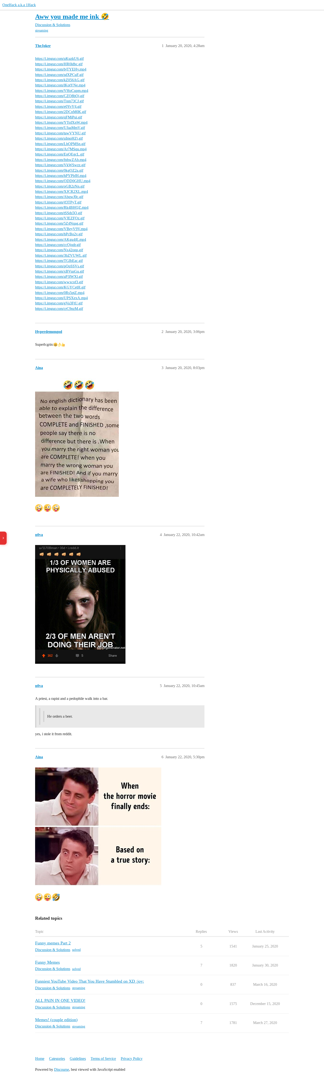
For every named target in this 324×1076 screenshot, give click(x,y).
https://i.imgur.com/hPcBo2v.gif (59, 234)
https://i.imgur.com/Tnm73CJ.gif (59, 101)
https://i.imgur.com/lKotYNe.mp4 (60, 85)
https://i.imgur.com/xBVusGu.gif (59, 271)
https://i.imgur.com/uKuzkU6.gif (59, 59)
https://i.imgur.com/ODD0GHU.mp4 (62, 181)
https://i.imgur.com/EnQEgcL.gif (59, 154)
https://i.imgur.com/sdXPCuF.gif (59, 75)
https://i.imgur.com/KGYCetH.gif (60, 287)
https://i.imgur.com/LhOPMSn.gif (60, 144)
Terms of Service (103, 1059)
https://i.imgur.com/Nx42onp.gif (59, 250)
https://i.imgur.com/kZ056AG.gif (59, 80)
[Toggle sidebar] (3, 538)
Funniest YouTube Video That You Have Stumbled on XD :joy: (89, 981)
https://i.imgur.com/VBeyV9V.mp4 (61, 229)
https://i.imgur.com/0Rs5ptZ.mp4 (59, 293)
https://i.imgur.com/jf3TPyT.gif (58, 202)
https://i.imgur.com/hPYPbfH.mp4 (60, 176)
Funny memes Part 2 (53, 943)
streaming (41, 30)
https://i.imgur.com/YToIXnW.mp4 (61, 122)
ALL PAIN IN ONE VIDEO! (60, 1000)
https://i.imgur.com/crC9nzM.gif (59, 309)
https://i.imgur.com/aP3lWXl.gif (59, 277)
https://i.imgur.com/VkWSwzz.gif (60, 165)
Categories (57, 1059)
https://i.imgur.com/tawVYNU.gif (60, 133)
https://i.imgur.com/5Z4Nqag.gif (59, 223)
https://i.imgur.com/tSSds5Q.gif (58, 213)
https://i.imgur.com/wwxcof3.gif (59, 282)
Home (39, 1059)
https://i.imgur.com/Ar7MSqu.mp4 (61, 149)
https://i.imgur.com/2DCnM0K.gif (60, 112)
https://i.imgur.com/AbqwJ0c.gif (59, 197)
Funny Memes (47, 962)
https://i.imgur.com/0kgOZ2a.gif (59, 170)
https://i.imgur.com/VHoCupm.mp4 (61, 91)
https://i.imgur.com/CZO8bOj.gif (59, 96)
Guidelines (78, 1059)
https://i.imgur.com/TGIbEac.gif (59, 261)
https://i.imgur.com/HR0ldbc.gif (59, 64)
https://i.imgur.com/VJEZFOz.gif (59, 218)
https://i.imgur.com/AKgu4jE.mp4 (60, 239)
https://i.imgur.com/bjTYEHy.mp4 (60, 69)
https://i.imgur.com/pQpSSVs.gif (59, 266)
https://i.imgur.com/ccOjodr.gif (58, 245)
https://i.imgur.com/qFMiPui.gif (58, 117)
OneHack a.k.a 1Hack (19, 5)
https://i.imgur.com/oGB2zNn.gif (59, 186)
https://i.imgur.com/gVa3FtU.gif (59, 303)
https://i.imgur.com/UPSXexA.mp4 (61, 298)
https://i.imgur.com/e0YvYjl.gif (58, 106)
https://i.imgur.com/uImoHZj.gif (59, 138)
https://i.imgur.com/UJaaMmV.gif (60, 128)
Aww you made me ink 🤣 (72, 16)
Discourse (61, 1069)
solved (76, 950)
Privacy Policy (132, 1059)
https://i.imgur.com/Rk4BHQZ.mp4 (61, 207)
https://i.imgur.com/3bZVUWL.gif (61, 255)
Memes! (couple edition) (56, 1019)
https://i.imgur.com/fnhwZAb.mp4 (60, 160)
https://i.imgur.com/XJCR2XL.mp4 (61, 192)
